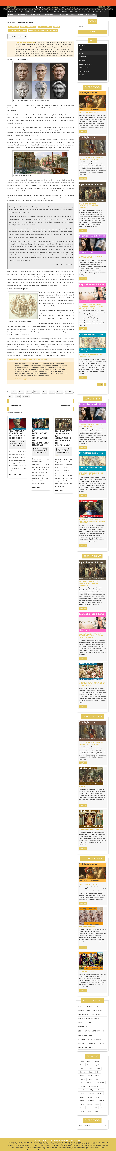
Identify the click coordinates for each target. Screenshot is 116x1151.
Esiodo (90, 1075)
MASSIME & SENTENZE (77, 15)
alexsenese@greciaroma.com (70, 1140)
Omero (82, 1097)
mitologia (91, 1090)
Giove (81, 1082)
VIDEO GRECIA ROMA (60, 11)
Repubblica (68, 392)
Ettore (97, 1075)
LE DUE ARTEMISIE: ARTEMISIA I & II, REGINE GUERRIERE (91, 257)
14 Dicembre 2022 (40, 449)
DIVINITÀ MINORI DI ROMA (88, 927)
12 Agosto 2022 (17, 442)
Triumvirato (26, 396)
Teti (96, 1108)
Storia (89, 1108)
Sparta (82, 1108)
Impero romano (93, 1086)
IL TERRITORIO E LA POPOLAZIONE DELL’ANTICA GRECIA (91, 355)
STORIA (28, 11)
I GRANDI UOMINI (35, 15)
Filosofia (82, 1079)
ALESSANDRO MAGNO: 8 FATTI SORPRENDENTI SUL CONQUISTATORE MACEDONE (92, 521)
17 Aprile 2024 (62, 449)
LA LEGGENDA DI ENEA (86, 971)
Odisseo (91, 1093)
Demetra (82, 1072)
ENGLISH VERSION (91, 15)
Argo (88, 1061)
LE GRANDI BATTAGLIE (48, 15)
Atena (81, 1065)
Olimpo (100, 1093)
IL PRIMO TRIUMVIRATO (28, 27)
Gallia (90, 1079)
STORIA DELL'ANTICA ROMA (17, 30)
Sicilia (97, 1104)
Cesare (29, 392)
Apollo (82, 1061)
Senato (18, 396)
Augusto (96, 1065)
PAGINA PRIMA (12, 11)
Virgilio (89, 1111)
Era (98, 1072)
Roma (10, 396)
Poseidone (91, 1100)
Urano (82, 1111)
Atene (89, 1065)
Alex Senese (14, 443)
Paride (97, 1097)
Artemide (96, 1061)
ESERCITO (11, 15)
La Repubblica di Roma (45, 27)
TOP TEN (98, 11)
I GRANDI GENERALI (22, 15)
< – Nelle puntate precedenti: (25, 42)
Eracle (82, 1075)
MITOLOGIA (37, 11)
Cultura (98, 1068)
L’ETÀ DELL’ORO (84, 787)
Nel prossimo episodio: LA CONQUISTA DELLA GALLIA (26, 359)
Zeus (96, 1111)
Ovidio (90, 1097)
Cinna (44, 392)
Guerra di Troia (99, 1082)
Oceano (100, 1090)
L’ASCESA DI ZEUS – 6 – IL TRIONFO (91, 829)
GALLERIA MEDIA (89, 11)
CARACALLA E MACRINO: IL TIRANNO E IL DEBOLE (17, 434)
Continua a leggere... (22, 379)
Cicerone (37, 392)
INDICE (21, 11)
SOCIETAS (48, 11)
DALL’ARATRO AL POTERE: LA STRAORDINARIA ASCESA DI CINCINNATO (63, 438)
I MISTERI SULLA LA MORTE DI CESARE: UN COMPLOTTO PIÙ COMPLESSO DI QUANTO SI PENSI (92, 683)
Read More (14, 474)
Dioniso (91, 1072)
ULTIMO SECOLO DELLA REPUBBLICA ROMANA (43, 30)
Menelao (82, 1090)
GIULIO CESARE (13, 27)
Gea (97, 1079)
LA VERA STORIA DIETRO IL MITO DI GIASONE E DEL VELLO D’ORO (91, 158)
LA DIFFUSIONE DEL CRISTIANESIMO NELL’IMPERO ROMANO (40, 438)
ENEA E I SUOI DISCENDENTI (88, 113)
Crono (90, 1068)
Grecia (89, 1082)
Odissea (82, 1093)
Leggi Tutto (83, 131)
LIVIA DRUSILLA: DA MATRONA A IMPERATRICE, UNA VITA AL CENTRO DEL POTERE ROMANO (91, 306)
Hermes (82, 1086)
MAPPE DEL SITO (75, 11)
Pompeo (59, 392)
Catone (21, 392)
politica (82, 1100)
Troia (102, 1108)
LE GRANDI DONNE (63, 15)
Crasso (52, 392)
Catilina (14, 392)
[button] (104, 11)
